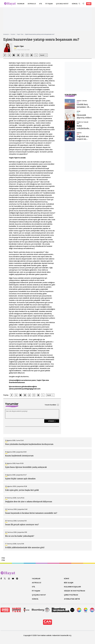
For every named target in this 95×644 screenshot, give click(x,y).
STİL (33, 587)
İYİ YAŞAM (36, 591)
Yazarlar (13, 34)
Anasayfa (6, 34)
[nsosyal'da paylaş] (13, 55)
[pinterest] (17, 578)
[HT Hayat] (47, 573)
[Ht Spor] (26, 610)
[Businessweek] (63, 610)
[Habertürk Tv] (16, 610)
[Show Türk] (85, 610)
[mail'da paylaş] (27, 55)
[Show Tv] (79, 610)
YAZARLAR (36, 578)
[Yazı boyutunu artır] (36, 55)
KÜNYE (66, 578)
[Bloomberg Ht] (40, 610)
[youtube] (13, 578)
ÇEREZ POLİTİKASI (71, 595)
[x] (5, 578)
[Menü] (83, 3)
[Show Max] (92, 610)
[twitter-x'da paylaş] (9, 55)
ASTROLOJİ (36, 582)
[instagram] (9, 578)
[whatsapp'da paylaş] (22, 55)
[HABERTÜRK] (88, 3)
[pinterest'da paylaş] (31, 55)
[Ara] (79, 3)
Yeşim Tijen (20, 34)
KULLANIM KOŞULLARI (72, 587)
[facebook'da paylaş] (4, 55)
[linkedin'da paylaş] (18, 55)
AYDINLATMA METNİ (72, 599)
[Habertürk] (5, 610)
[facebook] (1, 578)
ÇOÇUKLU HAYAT (39, 595)
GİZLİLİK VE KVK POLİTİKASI (74, 591)
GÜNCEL (35, 599)
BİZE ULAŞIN (68, 582)
